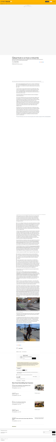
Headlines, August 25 (15, 393)
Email (24, 358)
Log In (46, 1)
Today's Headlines (14, 409)
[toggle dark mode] (51, 1)
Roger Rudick (17, 61)
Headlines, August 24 (15, 410)
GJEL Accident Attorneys (22, 83)
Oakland (13, 56)
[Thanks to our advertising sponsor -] (28, 30)
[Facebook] (53, 434)
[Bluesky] (54, 434)
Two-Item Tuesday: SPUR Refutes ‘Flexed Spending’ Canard (21, 385)
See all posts (14, 426)
